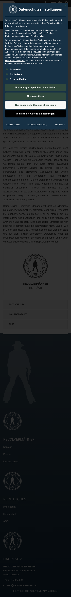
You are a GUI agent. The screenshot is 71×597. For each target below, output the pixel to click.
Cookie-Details (13, 125)
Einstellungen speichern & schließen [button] (35, 87)
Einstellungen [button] (11, 63)
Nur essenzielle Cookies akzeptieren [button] (35, 105)
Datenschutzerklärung (15, 60)
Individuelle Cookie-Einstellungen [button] (35, 113)
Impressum (60, 125)
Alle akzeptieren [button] (36, 96)
